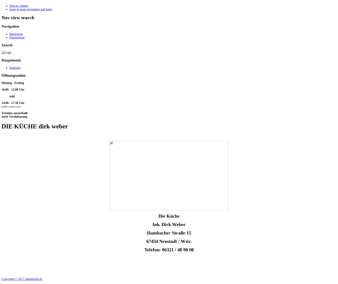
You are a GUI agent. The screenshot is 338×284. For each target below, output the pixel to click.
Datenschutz (17, 37)
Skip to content (18, 5)
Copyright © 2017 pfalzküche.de (22, 279)
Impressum (16, 34)
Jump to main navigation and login (30, 9)
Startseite (15, 67)
